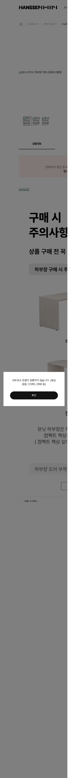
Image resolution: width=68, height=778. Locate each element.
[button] (34, 395)
